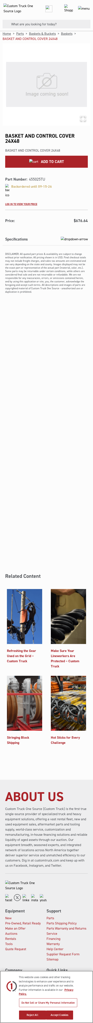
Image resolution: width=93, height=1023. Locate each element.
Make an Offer (15, 928)
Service (51, 933)
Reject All (32, 1015)
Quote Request (15, 949)
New (8, 918)
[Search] (5, 24)
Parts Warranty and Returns (66, 928)
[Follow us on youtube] (43, 898)
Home (7, 33)
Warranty (53, 944)
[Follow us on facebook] (8, 898)
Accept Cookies (60, 1015)
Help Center (54, 949)
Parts (20, 33)
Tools (9, 944)
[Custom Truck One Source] (17, 8)
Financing (53, 938)
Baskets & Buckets (42, 33)
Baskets (66, 33)
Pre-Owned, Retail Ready (23, 923)
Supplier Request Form (63, 954)
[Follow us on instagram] (34, 898)
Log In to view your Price (21, 204)
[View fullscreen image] (83, 118)
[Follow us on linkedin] (25, 898)
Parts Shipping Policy (61, 923)
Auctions (11, 933)
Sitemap (52, 959)
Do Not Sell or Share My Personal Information (48, 1003)
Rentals (10, 938)
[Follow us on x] (17, 898)
